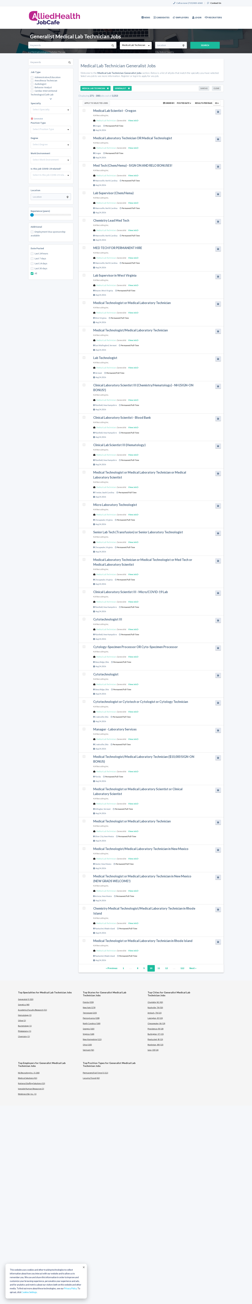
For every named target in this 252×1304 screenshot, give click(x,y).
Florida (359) (88, 1002)
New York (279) (89, 1007)
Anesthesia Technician (46, 80)
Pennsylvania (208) (91, 1018)
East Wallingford (102, 345)
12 (166, 968)
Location (35, 190)
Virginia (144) (88, 1034)
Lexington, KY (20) (155, 1018)
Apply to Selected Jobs (96, 103)
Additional (36, 226)
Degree (34, 138)
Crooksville (99, 717)
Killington (99, 809)
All (36, 273)
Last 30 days (41, 268)
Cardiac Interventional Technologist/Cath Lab (44, 92)
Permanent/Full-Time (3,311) (95, 1072)
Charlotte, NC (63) (155, 1002)
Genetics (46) (23, 1004)
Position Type (38, 122)
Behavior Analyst (43, 87)
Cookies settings (29, 1292)
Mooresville (100, 181)
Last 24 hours (41, 253)
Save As (204, 88)
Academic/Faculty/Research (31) (32, 1010)
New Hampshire (110, 405)
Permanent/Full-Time (114, 126)
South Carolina (108, 493)
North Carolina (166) (91, 1023)
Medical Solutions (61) (27, 1078)
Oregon (98, 126)
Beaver (98, 291)
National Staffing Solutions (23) (31, 1083)
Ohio (107, 662)
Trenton (98, 493)
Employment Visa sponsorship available (48, 233)
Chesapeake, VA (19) (156, 1023)
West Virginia (107, 291)
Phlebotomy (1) (24, 1031)
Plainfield (99, 405)
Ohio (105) (87, 1044)
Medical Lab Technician (106, 120)
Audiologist (40, 83)
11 (159, 968)
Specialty (36, 103)
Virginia (109, 520)
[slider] (32, 215)
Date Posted (37, 248)
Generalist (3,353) (25, 999)
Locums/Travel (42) (91, 1078)
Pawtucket (99, 929)
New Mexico (109, 836)
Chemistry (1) (24, 1036)
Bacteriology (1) (25, 1025)
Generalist (121, 120)
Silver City (99, 836)
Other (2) (22, 1020)
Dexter (98, 864)
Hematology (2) (25, 1015)
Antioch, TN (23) (155, 1012)
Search (205, 45)
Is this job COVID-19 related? (46, 168)
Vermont (113, 345)
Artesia (98, 896)
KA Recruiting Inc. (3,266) (29, 1072)
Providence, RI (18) (156, 1028)
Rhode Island (109, 929)
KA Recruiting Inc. (101, 115)
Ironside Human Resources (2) (31, 1088)
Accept (83, 1267)
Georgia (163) (88, 1028)
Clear (216, 88)
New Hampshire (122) (92, 1039)
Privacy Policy (70, 1288)
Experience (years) (40, 211)
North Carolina (111, 181)
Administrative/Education (48, 77)
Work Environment (40, 153)
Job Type (35, 72)
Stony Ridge (100, 662)
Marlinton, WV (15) (155, 1044)
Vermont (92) (88, 1050)
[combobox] (136, 45)
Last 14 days (41, 263)
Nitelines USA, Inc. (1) (27, 1094)
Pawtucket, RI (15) (155, 1039)
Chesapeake (100, 520)
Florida (98, 777)
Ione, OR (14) (153, 1050)
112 (182, 968)
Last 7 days (40, 258)
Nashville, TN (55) (155, 1007)
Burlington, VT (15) (156, 1034)
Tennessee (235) (90, 1012)
